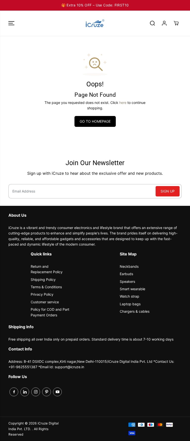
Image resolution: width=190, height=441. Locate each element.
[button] (11, 23)
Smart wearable (132, 289)
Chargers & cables (134, 311)
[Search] (152, 23)
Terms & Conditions (46, 287)
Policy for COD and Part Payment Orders (50, 312)
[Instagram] (35, 391)
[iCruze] (95, 23)
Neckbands (129, 266)
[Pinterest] (46, 391)
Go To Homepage (95, 121)
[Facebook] (13, 391)
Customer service (45, 302)
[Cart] (176, 23)
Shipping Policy (43, 279)
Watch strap (129, 296)
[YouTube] (57, 391)
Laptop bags (130, 304)
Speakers (127, 281)
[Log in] (164, 23)
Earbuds (126, 274)
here (122, 102)
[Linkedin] (24, 391)
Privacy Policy (42, 294)
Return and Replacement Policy (47, 269)
